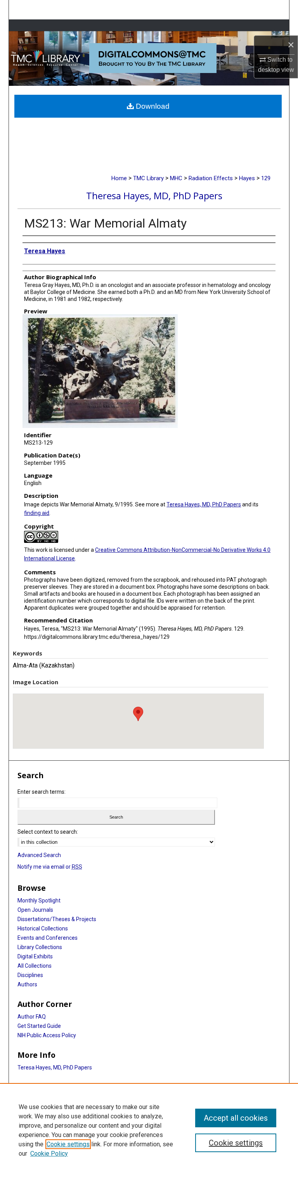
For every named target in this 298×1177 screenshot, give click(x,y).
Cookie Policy (49, 1153)
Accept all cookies (236, 1118)
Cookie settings (68, 1144)
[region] (149, 1130)
